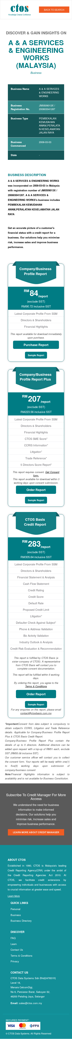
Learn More (14, 895)
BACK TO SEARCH (54, 9)
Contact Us (17, 949)
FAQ (13, 938)
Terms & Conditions (21, 955)
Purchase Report (36, 345)
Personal (15, 909)
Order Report (36, 490)
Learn (14, 944)
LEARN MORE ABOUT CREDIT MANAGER (36, 832)
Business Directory (21, 920)
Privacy (15, 961)
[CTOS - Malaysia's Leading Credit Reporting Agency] (21, 9)
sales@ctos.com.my (30, 1003)
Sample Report (36, 355)
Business (16, 915)
